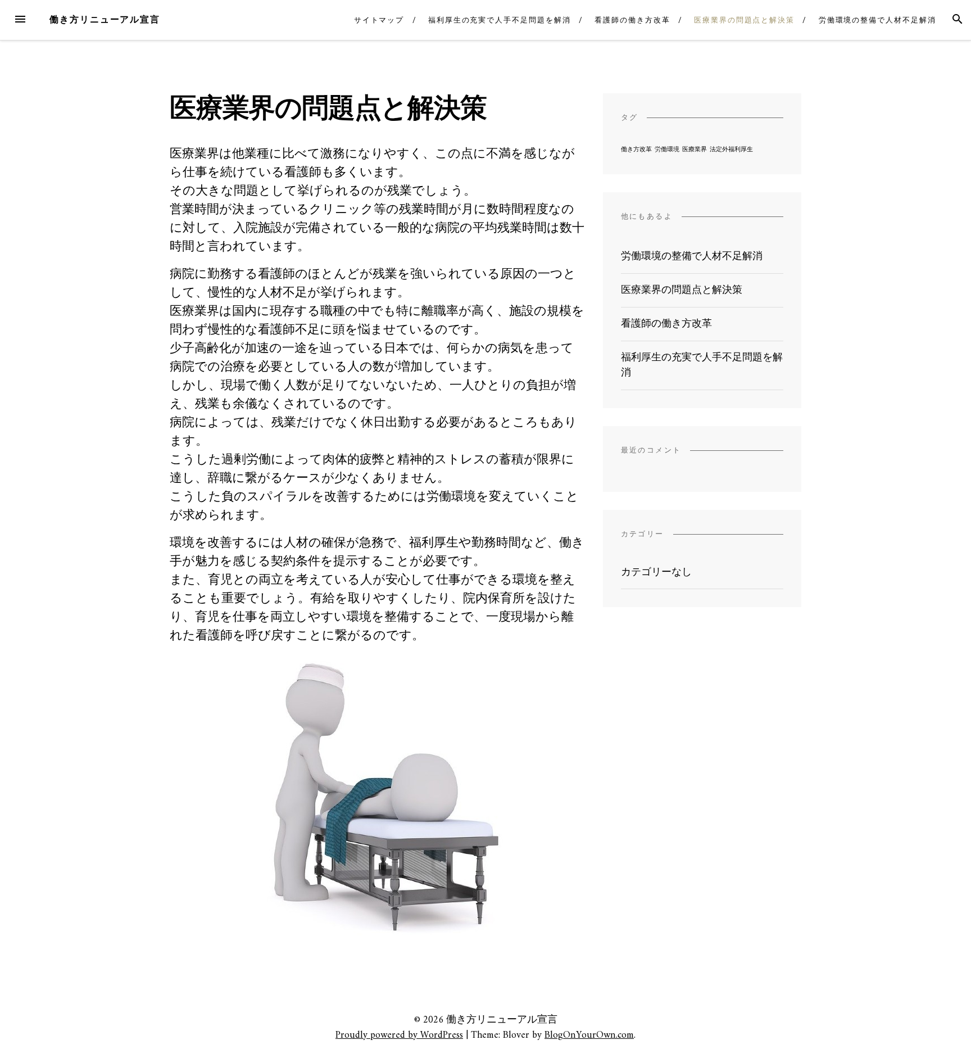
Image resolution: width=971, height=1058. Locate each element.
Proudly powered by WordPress (399, 1035)
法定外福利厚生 (731, 149)
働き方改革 (636, 149)
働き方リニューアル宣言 (104, 19)
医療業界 (694, 149)
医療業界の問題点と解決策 (744, 20)
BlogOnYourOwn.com (589, 1035)
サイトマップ (379, 20)
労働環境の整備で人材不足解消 (877, 20)
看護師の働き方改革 (632, 20)
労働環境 (667, 149)
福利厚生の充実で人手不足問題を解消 (499, 20)
